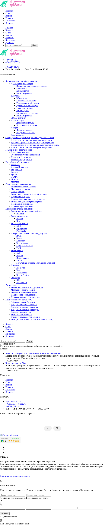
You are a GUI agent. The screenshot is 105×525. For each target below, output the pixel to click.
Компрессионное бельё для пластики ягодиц (31, 319)
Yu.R (18, 248)
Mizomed (15, 179)
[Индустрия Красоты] (12, 6)
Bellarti (19, 218)
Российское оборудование (17, 162)
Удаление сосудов (24, 108)
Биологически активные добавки (26, 211)
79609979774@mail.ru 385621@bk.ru (15, 405)
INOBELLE (21, 282)
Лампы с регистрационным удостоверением (31, 147)
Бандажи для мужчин (21, 312)
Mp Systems (21, 228)
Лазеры (14, 128)
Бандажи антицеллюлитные (24, 304)
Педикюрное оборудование (24, 295)
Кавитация (21, 88)
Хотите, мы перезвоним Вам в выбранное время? (26, 498)
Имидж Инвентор (19, 167)
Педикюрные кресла (20, 196)
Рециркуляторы (18, 135)
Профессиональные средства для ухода (29, 233)
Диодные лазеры (24, 130)
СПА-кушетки (17, 191)
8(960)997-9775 (12, 62)
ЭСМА (14, 177)
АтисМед (15, 164)
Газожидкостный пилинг (28, 103)
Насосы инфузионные (21, 157)
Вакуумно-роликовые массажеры (31, 86)
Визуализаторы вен (20, 152)
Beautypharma (22, 258)
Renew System (22, 275)
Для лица (15, 96)
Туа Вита (15, 174)
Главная (9, 28)
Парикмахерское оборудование (25, 297)
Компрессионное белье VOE (18, 300)
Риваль (14, 172)
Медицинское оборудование (18, 150)
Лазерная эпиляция (25, 123)
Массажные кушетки (20, 189)
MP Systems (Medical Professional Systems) (35, 263)
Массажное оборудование (23, 290)
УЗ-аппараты (22, 110)
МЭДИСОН (16, 169)
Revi (18, 221)
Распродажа (11, 285)
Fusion (19, 260)
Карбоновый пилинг (26, 101)
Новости (9, 18)
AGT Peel (20, 268)
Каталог (9, 11)
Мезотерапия (17, 250)
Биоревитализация (19, 216)
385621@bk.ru (12, 67)
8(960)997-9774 (12, 60)
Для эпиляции (17, 120)
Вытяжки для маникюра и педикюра (28, 199)
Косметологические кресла (23, 187)
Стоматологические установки (25, 155)
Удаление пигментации (27, 105)
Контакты (10, 21)
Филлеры (15, 277)
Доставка (9, 23)
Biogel (19, 238)
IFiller (19, 280)
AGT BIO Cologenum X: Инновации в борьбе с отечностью (33, 353)
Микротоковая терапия (27, 113)
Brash (18, 236)
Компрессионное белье (21, 314)
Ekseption (20, 241)
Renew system (22, 243)
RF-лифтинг (22, 98)
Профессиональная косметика (19, 209)
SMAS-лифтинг (18, 118)
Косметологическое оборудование (21, 81)
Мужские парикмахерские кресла (26, 201)
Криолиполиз (22, 91)
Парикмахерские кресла (22, 204)
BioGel (19, 255)
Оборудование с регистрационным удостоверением (29, 137)
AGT (18, 226)
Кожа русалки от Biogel (16, 363)
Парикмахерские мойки (22, 206)
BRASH (20, 214)
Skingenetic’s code (24, 245)
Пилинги (15, 265)
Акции (8, 16)
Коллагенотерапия (19, 223)
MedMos (15, 182)
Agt (18, 253)
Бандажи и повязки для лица (24, 307)
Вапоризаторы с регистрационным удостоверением (35, 145)
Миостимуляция (24, 93)
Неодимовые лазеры (25, 132)
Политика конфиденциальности (15, 476)
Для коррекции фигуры (22, 83)
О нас (8, 13)
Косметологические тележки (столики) (29, 194)
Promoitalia (21, 231)
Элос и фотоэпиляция (26, 125)
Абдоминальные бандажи (23, 302)
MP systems (21, 273)
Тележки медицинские (21, 159)
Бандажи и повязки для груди (25, 309)
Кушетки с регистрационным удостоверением (32, 142)
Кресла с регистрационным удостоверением (31, 140)
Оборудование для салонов (18, 184)
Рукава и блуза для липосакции (25, 317)
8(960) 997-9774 (13, 401)
